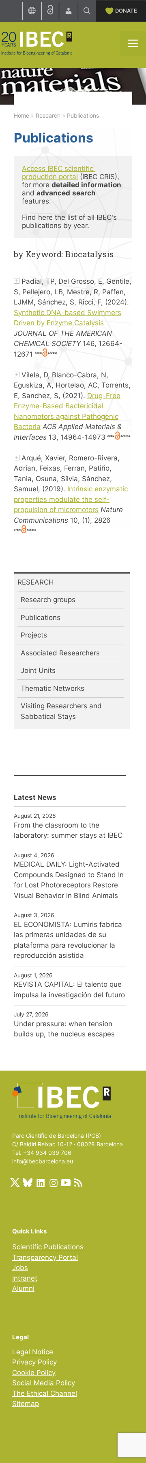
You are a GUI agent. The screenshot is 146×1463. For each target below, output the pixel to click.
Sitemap (25, 1403)
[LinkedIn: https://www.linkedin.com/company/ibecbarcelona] (40, 1182)
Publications (40, 617)
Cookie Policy (34, 1373)
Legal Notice (32, 1352)
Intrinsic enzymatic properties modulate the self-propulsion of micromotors (71, 499)
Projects (34, 635)
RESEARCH (35, 582)
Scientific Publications (48, 1247)
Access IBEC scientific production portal (58, 172)
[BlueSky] (27, 1182)
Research (48, 115)
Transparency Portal (45, 1257)
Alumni (23, 1288)
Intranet (24, 1278)
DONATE (126, 10)
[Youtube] (66, 1182)
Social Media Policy (43, 1383)
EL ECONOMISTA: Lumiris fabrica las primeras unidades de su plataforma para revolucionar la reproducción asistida (68, 940)
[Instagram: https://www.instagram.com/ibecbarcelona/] (53, 1182)
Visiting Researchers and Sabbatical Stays (61, 711)
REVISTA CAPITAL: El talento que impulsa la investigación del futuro (69, 989)
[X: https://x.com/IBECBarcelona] (15, 1182)
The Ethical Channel (44, 1393)
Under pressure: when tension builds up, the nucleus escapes (64, 1029)
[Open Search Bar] (87, 11)
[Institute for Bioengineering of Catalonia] (36, 43)
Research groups (48, 600)
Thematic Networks (52, 688)
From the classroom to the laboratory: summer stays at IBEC (68, 830)
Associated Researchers (60, 653)
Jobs (20, 1268)
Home (21, 115)
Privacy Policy (34, 1362)
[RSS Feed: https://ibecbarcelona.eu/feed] (78, 1182)
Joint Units (38, 670)
